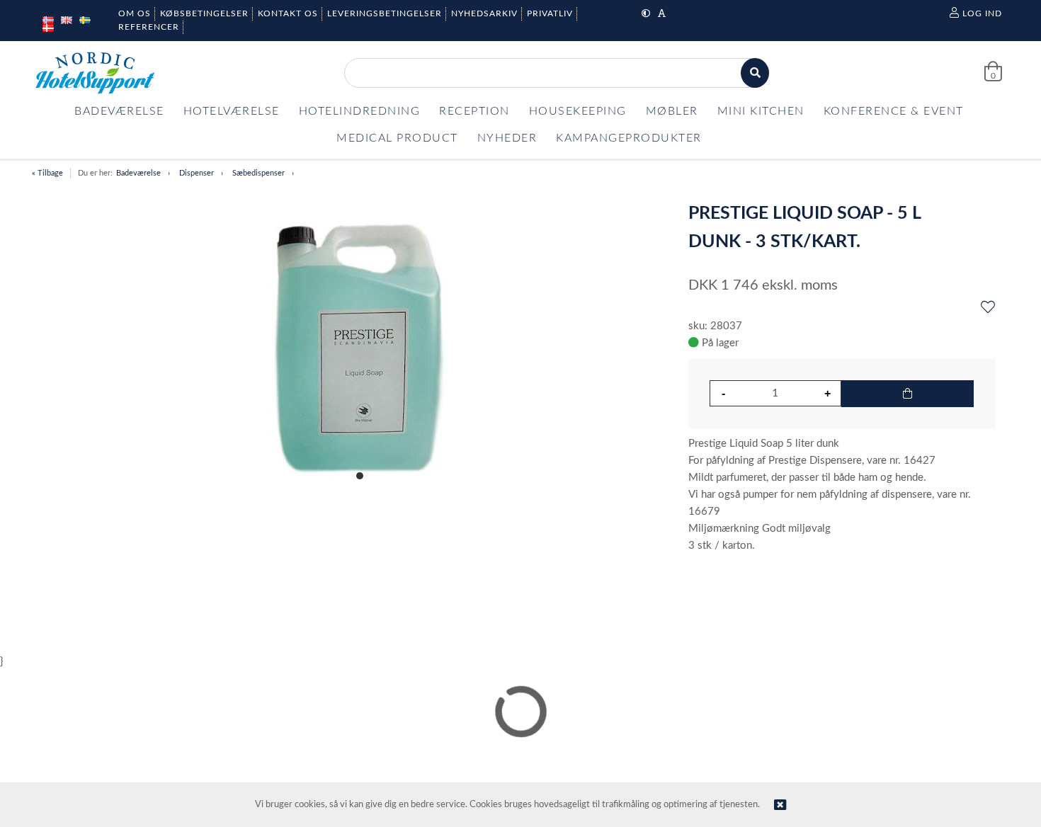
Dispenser (196, 173)
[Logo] (95, 73)
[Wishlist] (988, 308)
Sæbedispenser (258, 173)
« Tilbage (47, 173)
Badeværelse (138, 173)
